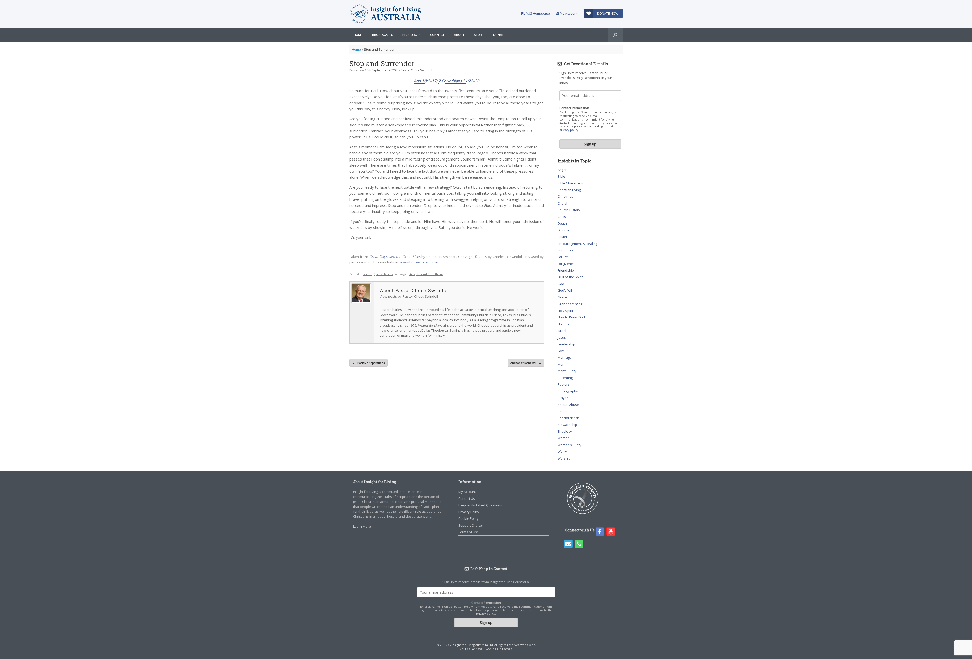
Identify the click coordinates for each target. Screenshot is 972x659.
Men (561, 364)
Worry (562, 451)
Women (564, 438)
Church (563, 203)
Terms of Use (468, 532)
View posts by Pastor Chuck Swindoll (409, 296)
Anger (562, 169)
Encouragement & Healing (577, 243)
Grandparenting (570, 304)
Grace (562, 297)
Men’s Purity (567, 371)
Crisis (562, 216)
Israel (562, 330)
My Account (568, 13)
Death (562, 223)
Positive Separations (368, 363)
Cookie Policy (468, 518)
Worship (564, 458)
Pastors (564, 384)
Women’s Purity (569, 445)
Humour (564, 324)
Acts (412, 274)
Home (358, 35)
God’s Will (565, 290)
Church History (569, 210)
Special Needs (383, 274)
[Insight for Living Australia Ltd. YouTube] (610, 531)
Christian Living (569, 190)
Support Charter (470, 525)
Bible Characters (570, 183)
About (459, 35)
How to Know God (571, 317)
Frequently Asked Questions (480, 505)
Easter (563, 236)
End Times (565, 250)
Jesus (562, 337)
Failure (367, 274)
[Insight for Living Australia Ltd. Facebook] (600, 531)
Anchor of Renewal (525, 363)
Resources (411, 35)
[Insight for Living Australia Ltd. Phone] (579, 544)
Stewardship (567, 424)
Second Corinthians (429, 274)
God (561, 284)
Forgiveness (567, 263)
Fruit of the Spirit (570, 277)
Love (561, 351)
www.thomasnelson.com (419, 262)
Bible (561, 176)
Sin (560, 411)
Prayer (563, 397)
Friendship (566, 270)
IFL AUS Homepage (535, 13)
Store (479, 35)
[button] (615, 35)
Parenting (565, 377)
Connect (437, 35)
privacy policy (568, 130)
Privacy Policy (468, 512)
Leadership (566, 344)
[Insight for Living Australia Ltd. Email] (568, 544)
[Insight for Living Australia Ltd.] (385, 14)
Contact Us (466, 498)
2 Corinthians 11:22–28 (458, 80)
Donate (499, 35)
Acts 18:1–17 (425, 80)
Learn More (362, 526)
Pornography (568, 391)
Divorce (563, 230)
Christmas (565, 196)
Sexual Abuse (568, 404)
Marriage (565, 357)
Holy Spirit (565, 310)
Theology (565, 431)
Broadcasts (382, 35)
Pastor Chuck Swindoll (416, 70)
